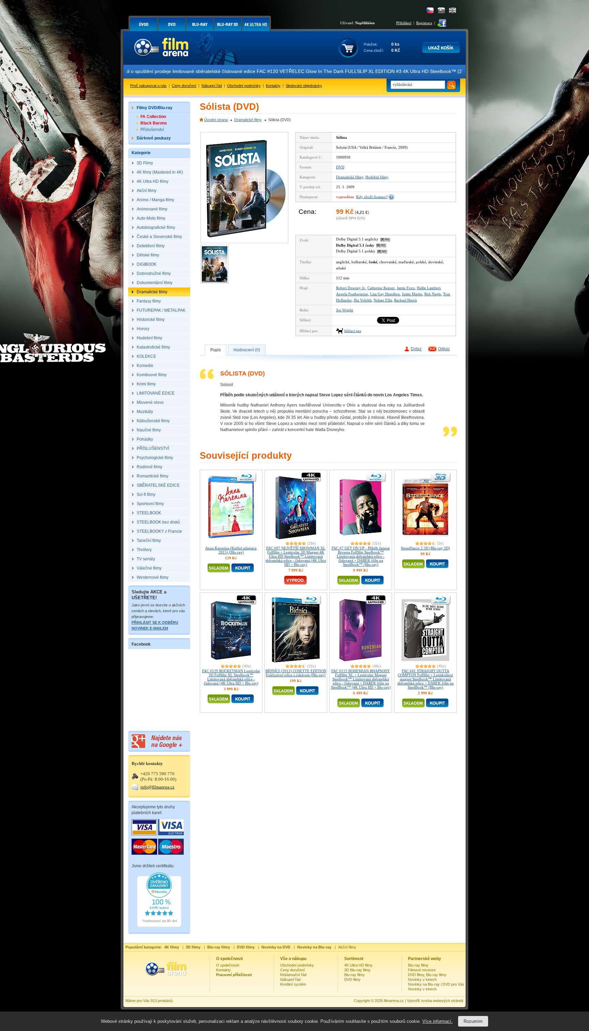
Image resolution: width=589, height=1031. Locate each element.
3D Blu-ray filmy (357, 970)
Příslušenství (152, 129)
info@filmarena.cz (157, 787)
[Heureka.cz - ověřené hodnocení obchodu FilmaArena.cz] (159, 926)
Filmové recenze (422, 970)
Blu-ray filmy (354, 975)
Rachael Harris (405, 300)
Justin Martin (412, 294)
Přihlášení (403, 23)
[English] (452, 10)
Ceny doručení (184, 86)
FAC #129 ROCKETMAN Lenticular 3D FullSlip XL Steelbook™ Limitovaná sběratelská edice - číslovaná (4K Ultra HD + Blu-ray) (231, 677)
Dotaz (416, 349)
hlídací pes (352, 331)
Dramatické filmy (248, 120)
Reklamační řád (293, 975)
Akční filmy (347, 947)
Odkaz (444, 349)
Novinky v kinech (422, 979)
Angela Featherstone (352, 294)
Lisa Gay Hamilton (385, 294)
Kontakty (273, 86)
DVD (340, 167)
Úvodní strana (216, 120)
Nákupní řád (211, 86)
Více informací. (437, 1021)
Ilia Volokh (363, 300)
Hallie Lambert (428, 288)
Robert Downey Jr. (350, 288)
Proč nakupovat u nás (148, 86)
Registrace (424, 23)
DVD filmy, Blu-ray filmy (427, 975)
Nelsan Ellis (383, 300)
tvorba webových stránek (442, 1001)
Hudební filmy (377, 177)
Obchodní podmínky (244, 86)
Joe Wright (344, 310)
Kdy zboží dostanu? (372, 197)
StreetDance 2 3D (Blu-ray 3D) (425, 548)
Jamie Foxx (406, 288)
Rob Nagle (432, 294)
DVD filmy (352, 979)
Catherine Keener (381, 288)
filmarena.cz (394, 1001)
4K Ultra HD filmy (358, 965)
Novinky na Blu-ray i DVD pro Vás (436, 984)
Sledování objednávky (304, 86)
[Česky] (430, 10)
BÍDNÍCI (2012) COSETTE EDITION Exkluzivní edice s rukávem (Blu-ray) (296, 673)
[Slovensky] (441, 10)
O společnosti (227, 965)
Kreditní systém (293, 984)
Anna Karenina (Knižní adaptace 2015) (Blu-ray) (231, 550)
